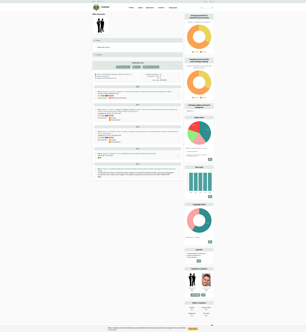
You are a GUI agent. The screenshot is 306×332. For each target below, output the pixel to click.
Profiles (131, 8)
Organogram (173, 8)
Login (205, 1)
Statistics (161, 8)
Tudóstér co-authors (123, 67)
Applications (150, 8)
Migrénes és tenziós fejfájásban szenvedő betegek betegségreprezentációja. (133, 153)
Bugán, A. (120, 91)
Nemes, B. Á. (106, 91)
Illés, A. (100, 91)
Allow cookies (193, 329)
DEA (103, 95)
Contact (101, 1)
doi (99, 95)
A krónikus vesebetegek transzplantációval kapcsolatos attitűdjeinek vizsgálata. (148, 91)
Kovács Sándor (206, 288)
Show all (195, 295)
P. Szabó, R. (138, 109)
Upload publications (103, 76)
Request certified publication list (106, 78)
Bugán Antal (192, 288)
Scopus (111, 95)
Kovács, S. (114, 91)
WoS (107, 95)
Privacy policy (112, 330)
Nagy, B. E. (106, 153)
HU (213, 1)
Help (95, 1)
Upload (140, 8)
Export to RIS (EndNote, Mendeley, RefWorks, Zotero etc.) (114, 74)
